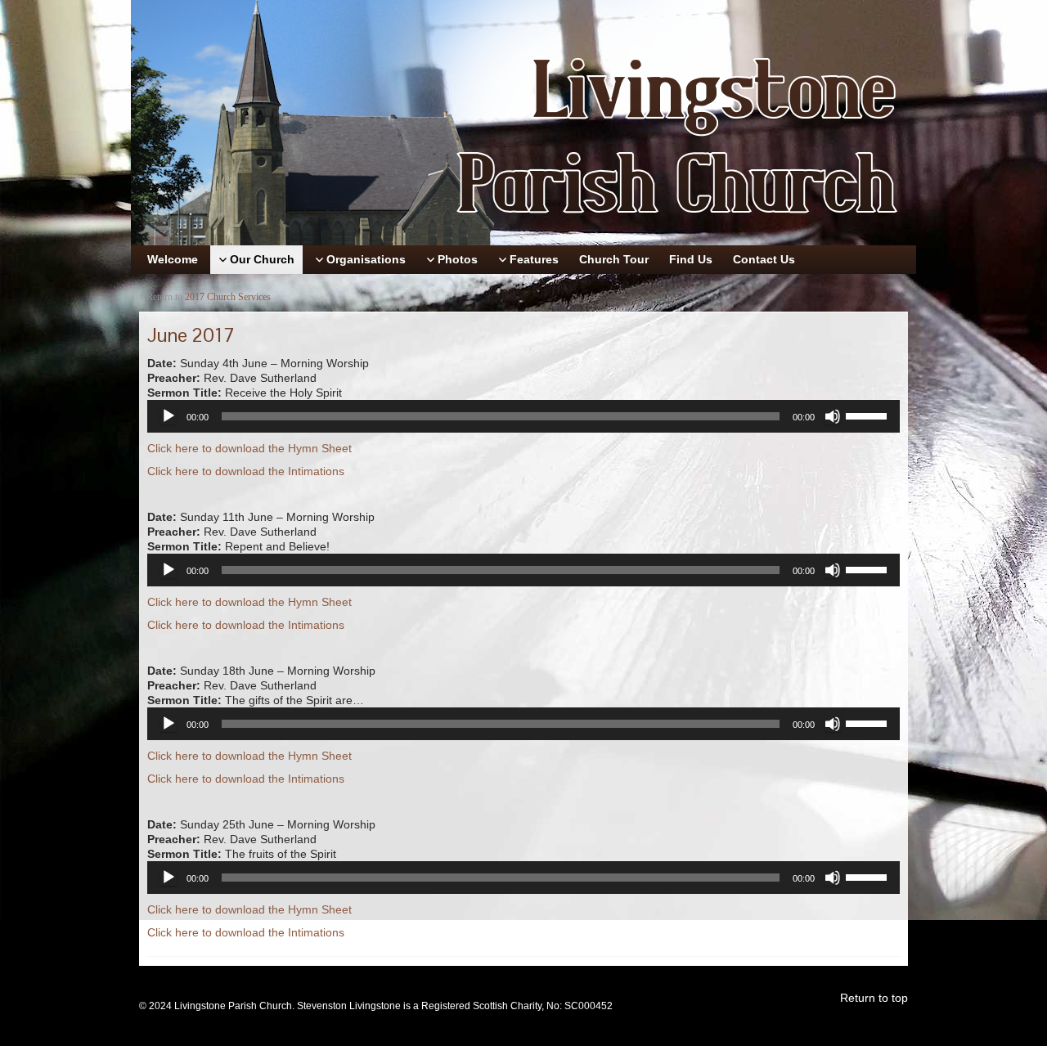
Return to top (874, 997)
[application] (523, 416)
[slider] (869, 414)
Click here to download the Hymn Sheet (249, 448)
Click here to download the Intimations (245, 471)
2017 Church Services (228, 297)
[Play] (168, 416)
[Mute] (833, 416)
